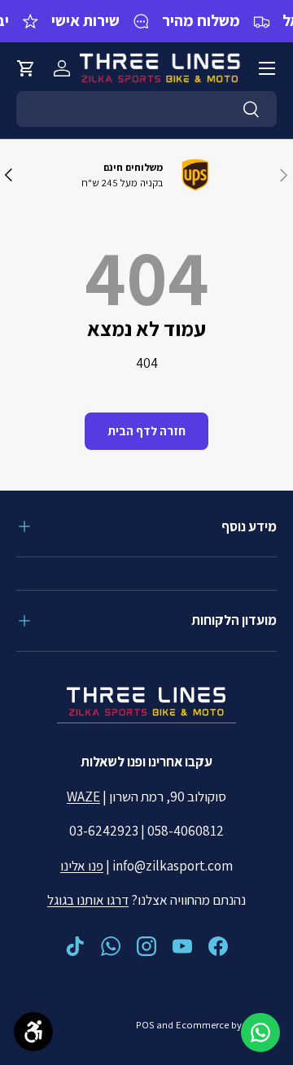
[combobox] (146, 109)
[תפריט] (267, 68)
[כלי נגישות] (33, 1031)
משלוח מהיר (201, 20)
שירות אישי (85, 20)
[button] (26, 68)
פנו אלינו (81, 866)
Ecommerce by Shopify (226, 1025)
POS (145, 1025)
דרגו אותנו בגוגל (88, 900)
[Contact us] (260, 1032)
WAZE (83, 796)
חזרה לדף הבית (146, 431)
